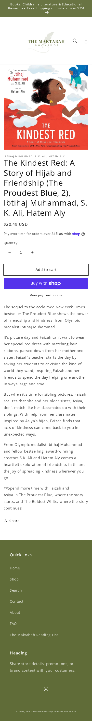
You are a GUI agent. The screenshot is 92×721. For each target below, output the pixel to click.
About (15, 612)
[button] (6, 40)
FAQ (13, 623)
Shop (14, 579)
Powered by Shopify (65, 711)
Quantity (10, 243)
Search (16, 590)
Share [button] (14, 520)
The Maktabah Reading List (34, 635)
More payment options (46, 295)
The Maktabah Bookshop (39, 711)
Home (15, 568)
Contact (16, 601)
